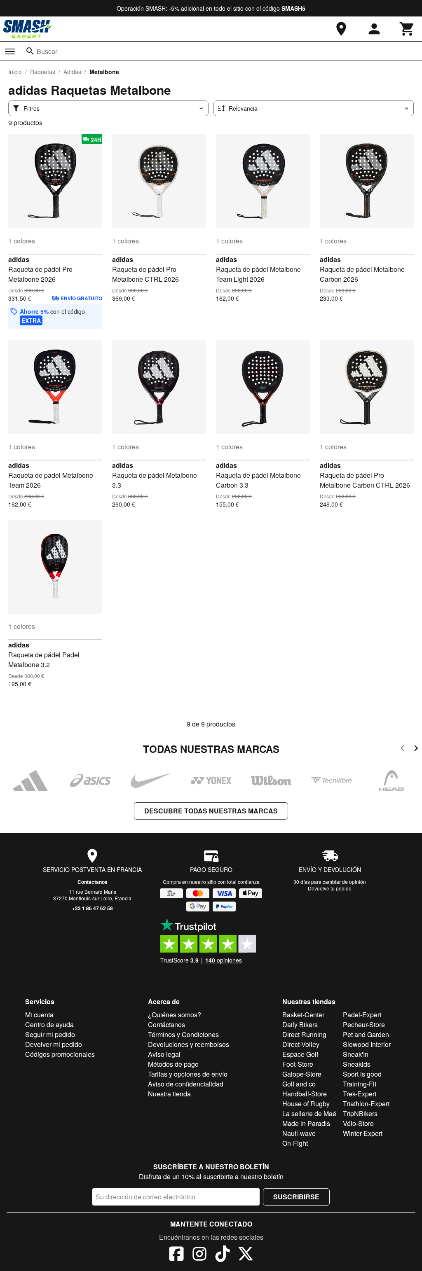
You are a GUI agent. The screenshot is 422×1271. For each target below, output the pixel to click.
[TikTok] (222, 1254)
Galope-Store (301, 1074)
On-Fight (295, 1143)
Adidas (72, 72)
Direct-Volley (300, 1044)
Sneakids (356, 1064)
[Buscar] (30, 51)
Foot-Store (297, 1064)
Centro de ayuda (49, 1024)
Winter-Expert (362, 1133)
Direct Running (304, 1034)
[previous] (402, 749)
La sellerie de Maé (309, 1113)
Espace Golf (300, 1054)
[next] (416, 749)
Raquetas (42, 72)
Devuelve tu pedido (330, 888)
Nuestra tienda (169, 1093)
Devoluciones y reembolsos (188, 1044)
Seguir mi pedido (50, 1034)
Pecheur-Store (364, 1024)
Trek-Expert (359, 1093)
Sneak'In (355, 1054)
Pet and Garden (366, 1034)
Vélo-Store (358, 1123)
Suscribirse (296, 1196)
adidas (18, 259)
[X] (245, 1254)
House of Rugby (306, 1103)
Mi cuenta (39, 1014)
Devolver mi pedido (53, 1044)
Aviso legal (164, 1054)
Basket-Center (303, 1014)
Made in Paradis (306, 1123)
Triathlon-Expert (366, 1103)
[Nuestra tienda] (341, 29)
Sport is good (362, 1074)
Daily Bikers (300, 1024)
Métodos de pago (173, 1064)
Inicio (15, 72)
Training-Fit (359, 1084)
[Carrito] (407, 29)
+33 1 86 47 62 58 (92, 908)
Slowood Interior (367, 1044)
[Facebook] (176, 1254)
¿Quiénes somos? (174, 1014)
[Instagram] (199, 1254)
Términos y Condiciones (183, 1034)
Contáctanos (92, 881)
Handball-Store (304, 1093)
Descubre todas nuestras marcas (211, 810)
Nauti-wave (299, 1133)
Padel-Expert (362, 1014)
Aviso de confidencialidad (185, 1084)
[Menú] (10, 51)
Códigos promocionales (60, 1054)
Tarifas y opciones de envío (187, 1074)
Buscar (47, 51)
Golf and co (299, 1084)
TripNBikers (360, 1113)
